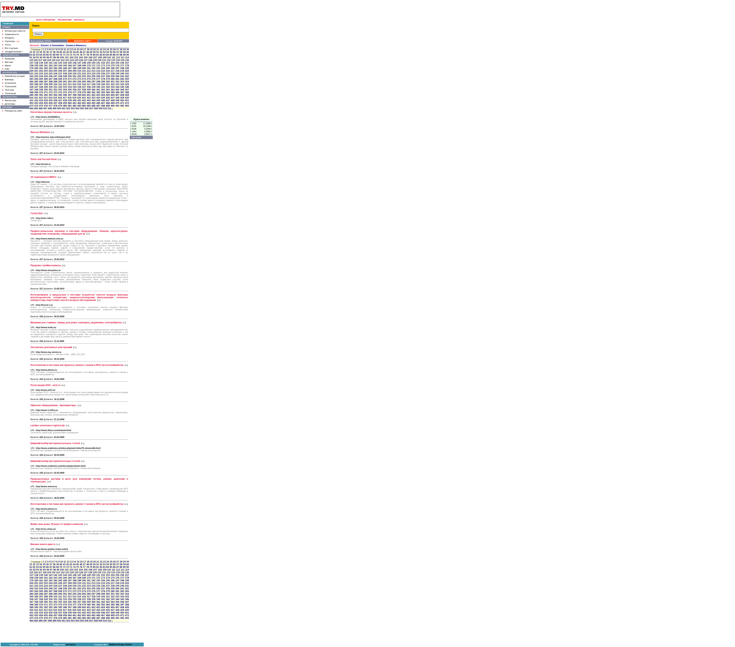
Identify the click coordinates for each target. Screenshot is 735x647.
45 (77, 52)
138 (36, 63)
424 (98, 97)
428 (117, 97)
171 (93, 65)
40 (61, 52)
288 (51, 81)
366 (122, 89)
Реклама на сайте (13, 111)
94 (41, 57)
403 (98, 95)
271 (70, 79)
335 (75, 87)
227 (60, 73)
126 (81, 60)
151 (98, 63)
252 (79, 76)
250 (70, 76)
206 (60, 71)
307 (41, 84)
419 (74, 97)
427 (113, 97)
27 (117, 49)
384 (108, 92)
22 (101, 49)
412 (41, 97)
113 (122, 57)
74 (74, 54)
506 (87, 108)
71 (64, 54)
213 (93, 71)
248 (60, 76)
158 (31, 65)
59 (124, 52)
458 (60, 103)
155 (117, 63)
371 (46, 92)
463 (84, 103)
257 (103, 76)
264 (36, 79)
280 (113, 79)
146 (75, 63)
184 (55, 68)
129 (95, 60)
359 (89, 89)
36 (47, 52)
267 (51, 79)
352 (55, 89)
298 (98, 81)
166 (70, 65)
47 (84, 52)
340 (98, 87)
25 (111, 49)
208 (70, 71)
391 (41, 95)
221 (31, 73)
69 (57, 54)
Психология (10, 86)
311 (60, 84)
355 (70, 89)
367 (127, 89)
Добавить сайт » (82, 41)
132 (109, 60)
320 (103, 84)
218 (117, 71)
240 (122, 73)
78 (87, 54)
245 (46, 76)
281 (117, 79)
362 (103, 89)
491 (117, 105)
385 (113, 92)
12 (68, 49)
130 (99, 60)
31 (30, 52)
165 (65, 65)
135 (122, 60)
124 (72, 60)
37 (51, 52)
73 (70, 54)
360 (93, 89)
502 (68, 108)
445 (98, 100)
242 (31, 76)
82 (101, 54)
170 (89, 65)
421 (84, 97)
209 (75, 71)
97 (51, 57)
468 (108, 103)
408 (122, 95)
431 (31, 100)
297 (93, 81)
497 (45, 108)
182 (46, 68)
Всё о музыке (11, 48)
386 (117, 92)
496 (41, 108)
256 (98, 76)
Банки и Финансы (76, 45)
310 (55, 84)
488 (103, 105)
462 (79, 103)
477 (51, 105)
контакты (79, 19)
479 (60, 105)
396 (65, 95)
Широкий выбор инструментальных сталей (55, 443)
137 (31, 63)
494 (31, 108)
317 (89, 84)
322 (113, 84)
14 (74, 49)
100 (62, 57)
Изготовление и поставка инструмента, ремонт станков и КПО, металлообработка (76, 365)
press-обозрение (45, 19)
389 (31, 95)
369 (36, 92)
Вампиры (9, 79)
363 (108, 89)
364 (113, 89)
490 (113, 105)
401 (89, 95)
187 (70, 68)
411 (36, 97)
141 (51, 63)
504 (77, 108)
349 (41, 89)
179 (31, 68)
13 (71, 49)
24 (107, 49)
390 (36, 95)
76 (81, 54)
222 (36, 73)
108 (100, 57)
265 (41, 79)
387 (122, 92)
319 (98, 84)
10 (61, 49)
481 (70, 105)
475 (41, 105)
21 (97, 49)
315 (79, 84)
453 (36, 103)
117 (40, 60)
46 (81, 52)
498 (50, 108)
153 (108, 63)
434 (46, 100)
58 (121, 52)
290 (60, 81)
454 (41, 103)
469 (113, 103)
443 (89, 100)
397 (70, 95)
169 (84, 65)
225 (51, 73)
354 (65, 89)
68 (54, 54)
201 (36, 71)
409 (127, 95)
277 (98, 79)
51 (97, 52)
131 (104, 60)
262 (127, 76)
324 (122, 84)
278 (103, 79)
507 (91, 108)
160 (41, 65)
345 (122, 87)
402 (93, 95)
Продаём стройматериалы (45, 265)
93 (37, 57)
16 (81, 49)
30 (127, 49)
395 (60, 95)
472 (127, 103)
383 (103, 92)
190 (84, 68)
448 (113, 100)
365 (117, 89)
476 (46, 105)
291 (65, 81)
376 (70, 92)
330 (51, 87)
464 (89, 103)
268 (55, 79)
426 (108, 97)
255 (93, 76)
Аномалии (10, 58)
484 (84, 105)
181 (41, 68)
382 (98, 92)
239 (117, 73)
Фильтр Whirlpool (40, 132)
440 (75, 100)
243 (36, 76)
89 (124, 54)
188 (75, 68)
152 (103, 63)
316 (84, 84)
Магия (8, 65)
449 (117, 100)
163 (55, 65)
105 (86, 57)
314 (74, 84)
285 (36, 81)
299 (103, 81)
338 (89, 87)
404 (103, 95)
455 (46, 103)
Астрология (10, 83)
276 (93, 79)
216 (108, 71)
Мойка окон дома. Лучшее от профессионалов (56, 524)
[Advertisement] (141, 59)
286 (41, 81)
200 (31, 71)
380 (89, 92)
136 (127, 60)
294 (79, 81)
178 (127, 65)
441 (79, 100)
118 (45, 60)
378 (79, 92)
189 (79, 68)
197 (117, 68)
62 (34, 54)
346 (127, 87)
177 (122, 65)
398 (75, 95)
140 (46, 63)
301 (113, 81)
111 (113, 57)
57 (117, 52)
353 (60, 89)
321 (108, 84)
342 (108, 87)
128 (90, 60)
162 (51, 65)
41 (64, 52)
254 (89, 76)
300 (108, 81)
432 (36, 100)
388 (127, 92)
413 (46, 97)
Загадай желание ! (14, 51)
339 (93, 87)
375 (65, 92)
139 (41, 63)
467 (103, 103)
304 (127, 81)
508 (96, 108)
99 (58, 57)
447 (108, 100)
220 (127, 71)
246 (51, 76)
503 (73, 108)
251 (75, 76)
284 (31, 81)
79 (91, 54)
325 (127, 84)
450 (122, 100)
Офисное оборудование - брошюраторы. (53, 405)
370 (41, 92)
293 (75, 81)
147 (79, 63)
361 (98, 89)
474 (36, 105)
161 (46, 65)
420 (79, 97)
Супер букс (36, 213)
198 (122, 68)
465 (93, 103)
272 (75, 79)
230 (75, 73)
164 (60, 65)
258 (108, 76)
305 (31, 84)
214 (98, 71)
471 (122, 103)
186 (65, 68)
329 (46, 87)
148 (84, 63)
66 (47, 54)
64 (40, 54)
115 (31, 60)
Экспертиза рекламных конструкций (51, 347)
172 (98, 65)
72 (67, 54)
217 (113, 71)
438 (65, 100)
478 (55, 105)
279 (108, 79)
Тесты (8, 45)
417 (65, 97)
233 (89, 73)
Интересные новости (15, 31)
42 (67, 52)
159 (36, 65)
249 (65, 76)
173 (103, 65)
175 (113, 65)
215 (103, 71)
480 (65, 105)
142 (55, 63)
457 (55, 103)
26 (114, 49)
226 (55, 73)
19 (91, 49)
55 (111, 52)
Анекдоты (9, 38)
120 (53, 60)
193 (98, 68)
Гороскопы (10, 41)
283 (127, 79)
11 (65, 49)
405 (108, 95)
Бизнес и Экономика (52, 45)
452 (31, 103)
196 (113, 68)
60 (127, 52)
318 (93, 84)
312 (65, 84)
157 (127, 63)
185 (60, 68)
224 (46, 73)
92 (34, 57)
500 (59, 108)
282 (122, 79)
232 (84, 73)
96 (48, 57)
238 (113, 73)
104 (81, 57)
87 (117, 54)
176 (117, 65)
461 (75, 103)
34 (40, 52)
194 (103, 68)
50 (94, 52)
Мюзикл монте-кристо (42, 544)
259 (113, 76)
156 (122, 63)
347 (31, 89)
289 (55, 81)
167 (75, 65)
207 (65, 71)
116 (36, 60)
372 (51, 92)
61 (30, 54)
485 (89, 105)
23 (104, 49)
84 (107, 54)
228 (65, 73)
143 (60, 63)
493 (127, 105)
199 (127, 68)
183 (51, 68)
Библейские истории (15, 76)
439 (70, 100)
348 (36, 89)
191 (89, 68)
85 (111, 54)
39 (57, 52)
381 (93, 92)
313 (70, 84)
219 (122, 71)
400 (84, 95)
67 (51, 54)
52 (101, 52)
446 (103, 100)
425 (103, 97)
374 (60, 92)
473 (31, 105)
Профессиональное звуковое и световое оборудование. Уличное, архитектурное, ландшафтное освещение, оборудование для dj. (79, 232)
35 (44, 52)
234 (93, 73)
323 (117, 84)
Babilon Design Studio (120, 644)
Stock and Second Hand (43, 159)
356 (75, 89)
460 (70, 103)
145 (70, 63)
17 (84, 49)
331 (55, 87)
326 (31, 87)
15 (78, 49)
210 (79, 71)
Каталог (34, 45)
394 (55, 95)
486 (93, 105)
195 (108, 68)
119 (49, 60)
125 (76, 60)
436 (55, 100)
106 (90, 57)
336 (79, 87)
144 (65, 63)
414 (50, 97)
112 (118, 57)
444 (93, 100)
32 (34, 52)
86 (114, 54)
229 (70, 73)
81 (97, 54)
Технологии (10, 93)
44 (74, 52)
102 (71, 57)
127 (86, 60)
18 (88, 49)
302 (117, 81)
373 (55, 92)
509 (100, 108)
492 (122, 105)
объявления (65, 19)
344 (117, 87)
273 (79, 79)
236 (103, 73)
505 (82, 108)
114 (127, 57)
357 (79, 89)
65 (44, 54)
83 (104, 54)
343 (113, 87)
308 (46, 84)
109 (105, 57)
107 (95, 57)
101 (67, 57)
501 (64, 108)
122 (63, 60)
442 (84, 100)
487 (98, 105)
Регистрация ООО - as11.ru (45, 385)
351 (51, 89)
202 (41, 71)
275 (89, 79)
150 (93, 63)
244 (41, 76)
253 (84, 76)
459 (65, 103)
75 (77, 54)
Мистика (9, 62)
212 (89, 71)
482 (75, 105)
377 (75, 92)
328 (41, 87)
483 (79, 105)
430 (127, 97)
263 (31, 79)
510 (105, 108)
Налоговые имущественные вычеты (51, 112)
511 (109, 108)
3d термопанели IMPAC (43, 177)
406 (113, 95)
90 (127, 54)
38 (54, 52)
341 (103, 87)
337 (84, 87)
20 (94, 49)
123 (67, 60)
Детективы (10, 104)
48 (87, 52)
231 (79, 73)
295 (84, 81)
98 (54, 57)
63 (37, 54)
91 (30, 57)
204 (51, 71)
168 (79, 65)
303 (122, 81)
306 (36, 84)
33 (37, 52)
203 (46, 71)
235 (98, 73)
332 (60, 87)
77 (84, 54)
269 (60, 79)
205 (55, 71)
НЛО (7, 69)
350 (46, 89)
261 (122, 76)
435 (51, 100)
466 (98, 103)
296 (89, 81)
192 (93, 68)
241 (127, 73)
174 (108, 65)
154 (113, 63)
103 (76, 57)
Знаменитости (12, 34)
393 (51, 95)
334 (70, 87)
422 (89, 97)
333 (65, 87)
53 (104, 52)
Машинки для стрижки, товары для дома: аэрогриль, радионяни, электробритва (76, 322)
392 (46, 95)
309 (51, 84)
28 (121, 49)
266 (46, 79)
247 (55, 76)
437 (60, 100)
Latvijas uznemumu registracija (47, 425)
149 (89, 63)
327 (36, 87)
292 (70, 81)
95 (44, 57)
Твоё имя (9, 90)
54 (107, 52)
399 (79, 95)
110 (109, 57)
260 (117, 76)
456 (51, 103)
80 (94, 54)
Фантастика (10, 100)
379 (84, 92)
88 (121, 54)
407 (117, 95)
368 (31, 92)
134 (118, 60)
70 (61, 54)
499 (54, 108)
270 (65, 79)
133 (113, 60)
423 (93, 97)
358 (84, 89)
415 (55, 97)
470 (117, 103)
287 (46, 81)
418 (70, 97)
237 (108, 73)
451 (127, 100)
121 (58, 60)
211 (84, 71)
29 (124, 49)
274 (84, 79)
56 (114, 52)
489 (108, 105)
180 (36, 68)
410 (31, 97)
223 (41, 73)
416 (60, 97)
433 (41, 100)
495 (36, 108)
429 (122, 97)
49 (91, 52)
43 (70, 52)
